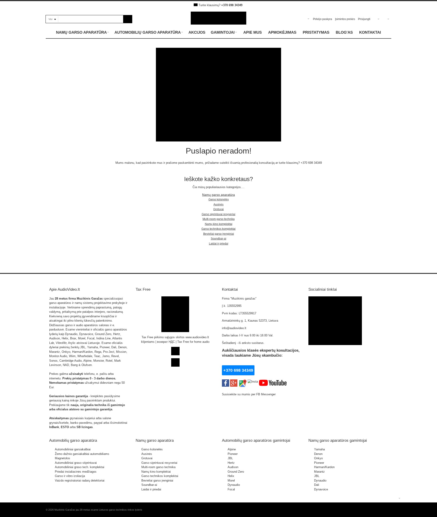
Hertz (231, 462)
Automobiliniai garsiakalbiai (73, 449)
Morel (231, 480)
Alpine (232, 449)
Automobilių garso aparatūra (73, 440)
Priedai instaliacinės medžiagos (76, 471)
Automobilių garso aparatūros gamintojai (256, 440)
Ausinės (218, 204)
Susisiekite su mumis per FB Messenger (249, 394)
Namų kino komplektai (218, 224)
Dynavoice (321, 489)
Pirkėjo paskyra (322, 19)
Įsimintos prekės (345, 19)
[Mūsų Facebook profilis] (225, 381)
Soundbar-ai (218, 238)
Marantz (319, 471)
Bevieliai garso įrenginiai (218, 233)
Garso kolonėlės (218, 199)
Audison (233, 467)
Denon (318, 454)
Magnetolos (62, 458)
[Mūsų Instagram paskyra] (253, 381)
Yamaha (319, 449)
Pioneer (233, 454)
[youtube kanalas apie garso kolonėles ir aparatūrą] (273, 381)
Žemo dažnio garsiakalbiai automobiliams (82, 454)
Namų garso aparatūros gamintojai (337, 440)
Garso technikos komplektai (218, 228)
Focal (231, 489)
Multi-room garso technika (219, 219)
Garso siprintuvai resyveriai (218, 214)
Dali (316, 485)
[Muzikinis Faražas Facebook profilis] (335, 298)
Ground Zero (236, 471)
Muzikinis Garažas (90, 298)
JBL (230, 458)
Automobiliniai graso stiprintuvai (76, 462)
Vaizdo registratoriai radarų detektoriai (79, 480)
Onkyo (318, 458)
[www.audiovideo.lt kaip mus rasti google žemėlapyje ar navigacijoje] (242, 381)
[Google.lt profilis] (233, 381)
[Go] (127, 19)
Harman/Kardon (324, 467)
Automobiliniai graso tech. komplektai (79, 467)
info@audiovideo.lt (234, 328)
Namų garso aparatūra (218, 195)
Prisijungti (364, 19)
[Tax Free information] (175, 298)
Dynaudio (234, 485)
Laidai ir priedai (218, 243)
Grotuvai (218, 209)
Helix (231, 476)
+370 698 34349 (231, 5)
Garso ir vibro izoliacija (70, 476)
